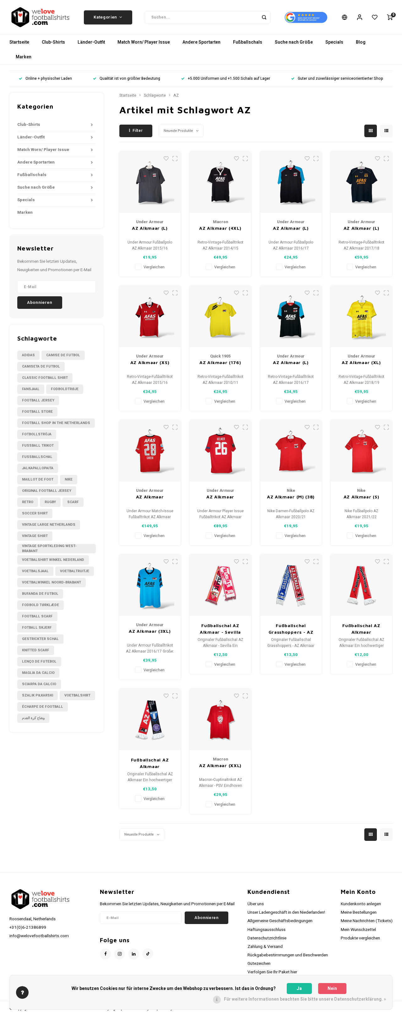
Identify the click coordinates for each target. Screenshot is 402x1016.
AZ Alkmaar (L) (150, 228)
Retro (27, 502)
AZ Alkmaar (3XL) (150, 631)
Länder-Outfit (91, 42)
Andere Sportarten (201, 42)
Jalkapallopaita (37, 468)
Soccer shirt (35, 513)
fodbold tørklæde (40, 605)
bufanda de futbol (40, 593)
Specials (334, 42)
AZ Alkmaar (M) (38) (291, 496)
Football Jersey (38, 400)
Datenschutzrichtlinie (266, 938)
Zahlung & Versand (265, 946)
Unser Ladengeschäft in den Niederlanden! (286, 912)
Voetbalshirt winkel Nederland (53, 559)
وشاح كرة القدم (33, 718)
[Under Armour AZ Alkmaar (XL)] (361, 316)
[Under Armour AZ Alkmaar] (150, 450)
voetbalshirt (77, 695)
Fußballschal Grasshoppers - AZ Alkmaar (291, 629)
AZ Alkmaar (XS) (150, 362)
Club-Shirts (53, 42)
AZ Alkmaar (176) (220, 362)
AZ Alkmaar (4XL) (220, 228)
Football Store (37, 411)
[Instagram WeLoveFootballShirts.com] (119, 954)
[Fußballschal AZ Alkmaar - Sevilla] (220, 585)
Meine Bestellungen (359, 912)
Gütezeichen (258, 963)
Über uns (255, 904)
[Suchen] (264, 17)
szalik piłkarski (37, 695)
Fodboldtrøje (65, 389)
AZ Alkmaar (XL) (361, 362)
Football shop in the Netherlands (56, 423)
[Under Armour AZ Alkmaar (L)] (150, 182)
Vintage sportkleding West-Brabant (49, 548)
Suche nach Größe (294, 42)
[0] (390, 17)
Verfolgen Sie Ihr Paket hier (272, 972)
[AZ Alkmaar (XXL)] (220, 719)
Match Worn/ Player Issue (143, 42)
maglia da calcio (38, 672)
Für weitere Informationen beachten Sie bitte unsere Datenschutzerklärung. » (305, 999)
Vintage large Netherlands (48, 524)
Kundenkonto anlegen (361, 904)
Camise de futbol (63, 355)
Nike (69, 479)
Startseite (19, 42)
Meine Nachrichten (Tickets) (367, 921)
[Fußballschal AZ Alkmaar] (361, 585)
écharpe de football (42, 706)
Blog (361, 42)
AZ (176, 95)
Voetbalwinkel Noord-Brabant (51, 582)
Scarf (73, 502)
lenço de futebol (39, 661)
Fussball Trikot (38, 445)
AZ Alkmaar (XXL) (220, 765)
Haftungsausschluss (266, 930)
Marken (23, 57)
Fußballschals (247, 42)
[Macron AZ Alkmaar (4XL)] (220, 182)
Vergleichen (154, 267)
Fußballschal (37, 457)
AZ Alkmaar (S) (361, 496)
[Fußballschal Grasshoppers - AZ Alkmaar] (291, 585)
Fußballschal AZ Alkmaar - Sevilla (220, 629)
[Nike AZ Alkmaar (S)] (361, 450)
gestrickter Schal (40, 639)
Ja (299, 988)
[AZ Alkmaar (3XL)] (150, 585)
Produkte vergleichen (360, 938)
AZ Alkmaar (150, 496)
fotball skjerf (37, 627)
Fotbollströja (37, 434)
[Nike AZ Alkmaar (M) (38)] (291, 450)
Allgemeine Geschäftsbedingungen (279, 921)
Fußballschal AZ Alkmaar (361, 629)
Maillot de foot (37, 479)
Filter (138, 130)
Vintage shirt (35, 536)
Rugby (50, 502)
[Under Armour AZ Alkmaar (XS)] (150, 316)
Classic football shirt (45, 377)
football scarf (37, 616)
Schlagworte (155, 95)
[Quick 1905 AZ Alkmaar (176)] (220, 316)
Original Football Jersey (46, 490)
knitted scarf (35, 650)
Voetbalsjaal (35, 571)
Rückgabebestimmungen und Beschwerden (287, 955)
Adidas (28, 355)
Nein (332, 988)
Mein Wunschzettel (358, 930)
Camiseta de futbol (41, 366)
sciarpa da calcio (39, 684)
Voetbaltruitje (74, 571)
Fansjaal (31, 389)
